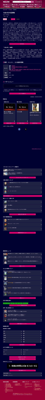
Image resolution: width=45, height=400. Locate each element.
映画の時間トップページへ (8, 375)
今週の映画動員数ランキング (8, 195)
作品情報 (10, 9)
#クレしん (12, 303)
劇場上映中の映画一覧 (22, 214)
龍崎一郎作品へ (22, 123)
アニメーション (25, 349)
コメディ (5, 354)
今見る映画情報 (37, 388)
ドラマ (5, 16)
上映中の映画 (15, 4)
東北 (23, 335)
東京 (4, 331)
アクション (5, 349)
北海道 (5, 335)
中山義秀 (13, 68)
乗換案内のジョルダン (19, 393)
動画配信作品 (30, 6)
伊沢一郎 (38, 69)
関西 (4, 333)
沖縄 (23, 341)
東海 (23, 333)
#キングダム (25, 303)
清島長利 (17, 66)
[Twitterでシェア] (26, 129)
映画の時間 (5, 9)
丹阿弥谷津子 (18, 70)
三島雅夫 (24, 69)
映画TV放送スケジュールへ (22, 323)
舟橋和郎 (13, 66)
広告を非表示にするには (36, 148)
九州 (4, 341)
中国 (4, 339)
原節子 (28, 69)
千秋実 (34, 69)
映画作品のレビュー (9, 389)
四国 (23, 339)
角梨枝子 (21, 69)
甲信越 (5, 337)
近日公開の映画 (31, 4)
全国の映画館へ (22, 344)
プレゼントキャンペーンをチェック (22, 177)
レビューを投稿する (22, 93)
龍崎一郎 (13, 69)
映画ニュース (15, 6)
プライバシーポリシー (28, 393)
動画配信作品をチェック (22, 232)
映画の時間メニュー (7, 4)
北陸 (23, 337)
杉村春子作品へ (35, 123)
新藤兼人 (21, 66)
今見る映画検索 (37, 1)
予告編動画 (23, 6)
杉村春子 (17, 69)
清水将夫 (13, 70)
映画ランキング (38, 4)
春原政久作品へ (9, 123)
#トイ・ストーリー (18, 303)
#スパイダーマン (6, 303)
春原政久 (13, 65)
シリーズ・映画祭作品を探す (22, 305)
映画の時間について (22, 370)
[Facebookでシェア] (19, 129)
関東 (23, 331)
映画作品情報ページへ (7, 373)
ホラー (24, 354)
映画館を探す (7, 6)
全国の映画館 (17, 383)
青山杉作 (31, 69)
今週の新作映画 (23, 4)
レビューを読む (38, 6)
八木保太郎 (25, 66)
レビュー (12, 19)
